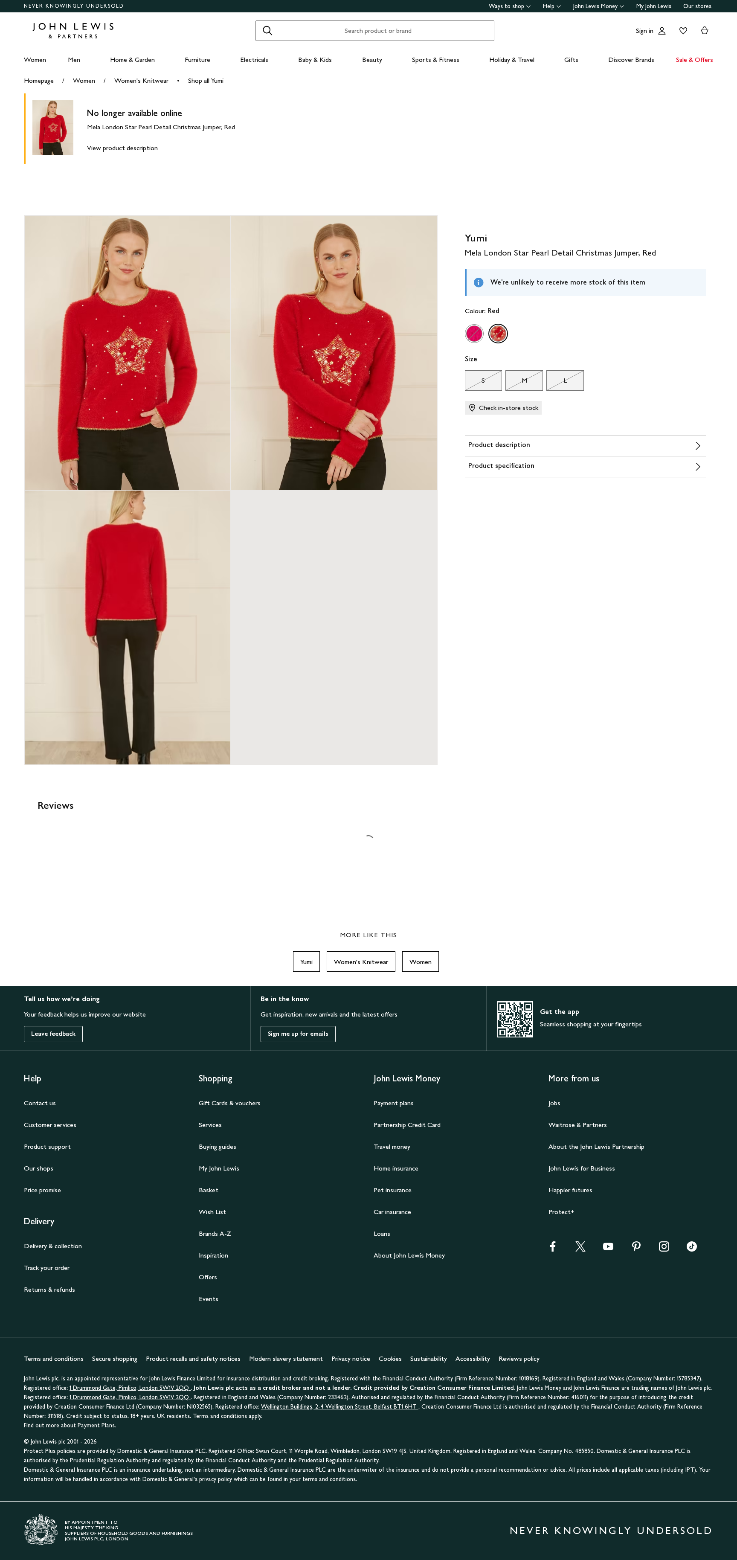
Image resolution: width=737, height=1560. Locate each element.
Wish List (212, 1212)
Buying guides (217, 1146)
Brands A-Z (215, 1233)
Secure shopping (114, 1358)
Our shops (38, 1168)
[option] (474, 333)
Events (208, 1299)
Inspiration (213, 1255)
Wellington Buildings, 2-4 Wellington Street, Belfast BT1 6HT (339, 1406)
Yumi (306, 962)
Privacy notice (350, 1358)
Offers (208, 1277)
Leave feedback (53, 1033)
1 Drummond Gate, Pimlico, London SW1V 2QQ (130, 1388)
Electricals (254, 59)
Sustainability (428, 1358)
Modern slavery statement (286, 1358)
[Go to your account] (661, 30)
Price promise (42, 1190)
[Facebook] (553, 1249)
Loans (382, 1233)
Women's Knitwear (141, 80)
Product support (47, 1146)
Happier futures (570, 1190)
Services (210, 1125)
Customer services (50, 1125)
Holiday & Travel (511, 59)
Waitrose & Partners (577, 1125)
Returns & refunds (49, 1289)
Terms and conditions (54, 1358)
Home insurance (396, 1168)
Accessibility (473, 1358)
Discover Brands (631, 59)
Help (548, 6)
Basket (208, 1190)
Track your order (47, 1268)
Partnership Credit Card (407, 1125)
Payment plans (394, 1103)
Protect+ (561, 1212)
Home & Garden (132, 59)
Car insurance (392, 1212)
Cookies (390, 1358)
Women (35, 59)
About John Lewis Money (409, 1255)
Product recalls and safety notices (193, 1358)
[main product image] (59, 128)
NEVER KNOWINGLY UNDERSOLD (74, 6)
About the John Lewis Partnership (596, 1146)
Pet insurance (393, 1190)
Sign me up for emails (298, 1033)
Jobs (554, 1103)
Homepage (39, 80)
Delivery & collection (53, 1246)
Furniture (197, 59)
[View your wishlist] (681, 30)
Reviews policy (519, 1358)
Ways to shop (506, 6)
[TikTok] (692, 1249)
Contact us (40, 1103)
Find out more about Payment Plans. (70, 1425)
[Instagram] (664, 1249)
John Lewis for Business (581, 1168)
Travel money (392, 1146)
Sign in (644, 30)
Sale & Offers (694, 59)
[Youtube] (608, 1249)
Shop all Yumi (205, 80)
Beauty (372, 59)
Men (74, 59)
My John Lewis (653, 6)
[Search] (267, 30)
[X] (580, 1249)
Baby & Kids (315, 59)
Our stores (697, 6)
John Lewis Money (595, 6)
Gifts (571, 59)
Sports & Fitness (435, 59)
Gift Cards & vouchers (230, 1103)
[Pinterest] (636, 1249)
